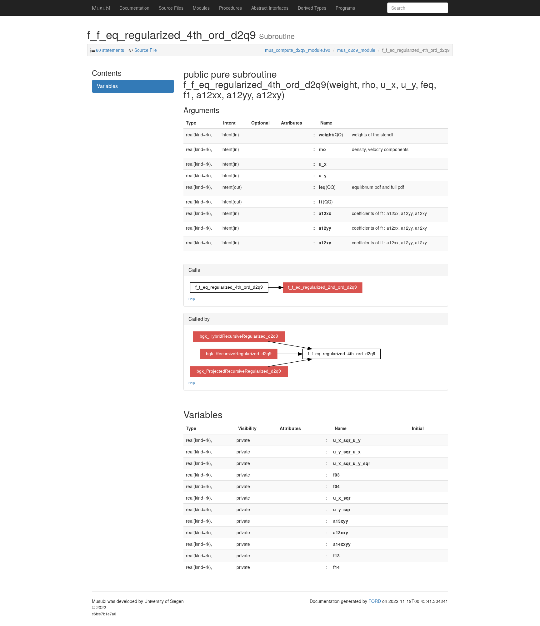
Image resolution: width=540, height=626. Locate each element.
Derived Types (312, 8)
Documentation (134, 8)
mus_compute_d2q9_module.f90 (297, 50)
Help (191, 299)
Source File (145, 50)
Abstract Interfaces (269, 8)
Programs (345, 8)
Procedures (230, 8)
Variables (107, 86)
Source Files (171, 8)
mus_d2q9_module (356, 50)
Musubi (101, 8)
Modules (201, 8)
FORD (374, 601)
